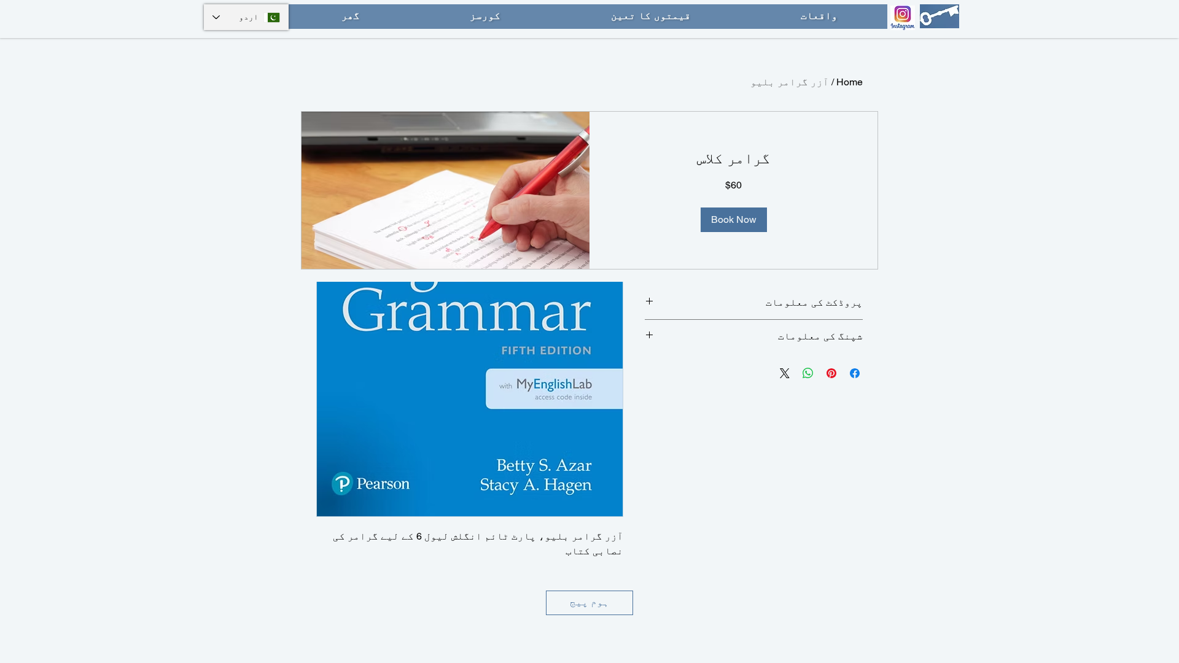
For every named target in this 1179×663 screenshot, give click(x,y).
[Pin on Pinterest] (831, 373)
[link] (733, 158)
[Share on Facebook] (854, 373)
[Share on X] (784, 373)
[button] (734, 219)
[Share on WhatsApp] (808, 373)
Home (849, 82)
